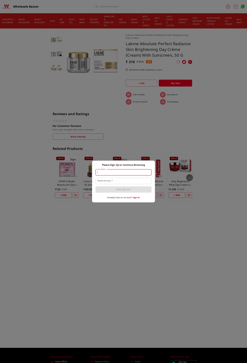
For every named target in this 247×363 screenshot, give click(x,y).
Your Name (101, 169)
